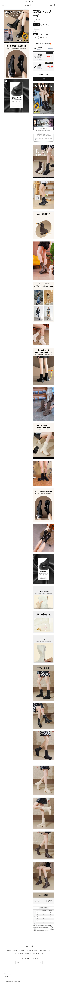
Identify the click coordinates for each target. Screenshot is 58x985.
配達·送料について (33, 950)
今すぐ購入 (43, 79)
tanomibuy (9, 981)
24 (35, 37)
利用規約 (27, 953)
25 (46, 37)
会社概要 (9, 950)
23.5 (47, 34)
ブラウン (36, 28)
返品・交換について (45, 950)
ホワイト (45, 24)
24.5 (41, 37)
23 (41, 34)
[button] (3, 4)
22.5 (35, 34)
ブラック (36, 24)
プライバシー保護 (18, 953)
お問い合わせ (16, 950)
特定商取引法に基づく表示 (37, 953)
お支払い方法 (24, 950)
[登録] (41, 962)
